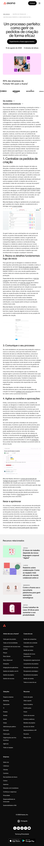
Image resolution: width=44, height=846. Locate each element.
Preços (5, 652)
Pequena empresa (8, 697)
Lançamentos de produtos (31, 663)
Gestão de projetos (8, 675)
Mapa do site (27, 737)
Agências (5, 743)
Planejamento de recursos (31, 667)
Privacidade (6, 795)
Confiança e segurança (9, 791)
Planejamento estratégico (31, 671)
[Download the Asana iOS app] (15, 841)
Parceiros (26, 734)
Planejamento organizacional (32, 660)
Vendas (5, 715)
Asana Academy (28, 704)
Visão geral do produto (9, 639)
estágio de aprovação (29, 435)
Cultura (5, 780)
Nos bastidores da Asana (10, 777)
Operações (6, 704)
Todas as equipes (8, 747)
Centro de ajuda (28, 697)
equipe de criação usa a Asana (30, 188)
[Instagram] (22, 828)
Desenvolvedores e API (30, 730)
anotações (35, 439)
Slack (4, 118)
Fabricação (6, 734)
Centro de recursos (29, 715)
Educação (6, 730)
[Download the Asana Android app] (28, 841)
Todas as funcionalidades (10, 642)
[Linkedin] (18, 828)
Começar (32, 3)
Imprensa (5, 784)
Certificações (27, 708)
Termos (17, 834)
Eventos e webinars (29, 719)
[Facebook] (25, 828)
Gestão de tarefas (29, 678)
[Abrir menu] (39, 3)
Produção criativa (28, 646)
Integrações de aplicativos (10, 667)
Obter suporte (27, 700)
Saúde (5, 719)
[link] (6, 14)
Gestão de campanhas (30, 639)
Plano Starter (6, 656)
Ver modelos (7, 101)
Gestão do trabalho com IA (10, 671)
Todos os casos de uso (30, 682)
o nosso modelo (17, 206)
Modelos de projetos (29, 722)
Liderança (6, 765)
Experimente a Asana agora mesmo (22, 41)
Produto (5, 711)
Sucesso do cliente (29, 726)
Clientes (5, 769)
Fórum (25, 711)
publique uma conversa (23, 391)
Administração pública (9, 726)
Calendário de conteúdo (30, 642)
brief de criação (25, 282)
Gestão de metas (28, 650)
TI (3, 708)
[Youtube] (29, 828)
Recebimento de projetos (31, 675)
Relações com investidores (10, 788)
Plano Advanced (7, 660)
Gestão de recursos (8, 678)
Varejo (5, 722)
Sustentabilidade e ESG (9, 805)
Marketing (6, 700)
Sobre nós (6, 762)
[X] (14, 828)
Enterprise (6, 663)
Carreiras (5, 773)
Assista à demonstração (12, 104)
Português (24, 821)
